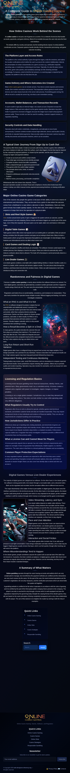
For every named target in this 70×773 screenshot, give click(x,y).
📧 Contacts (62, 769)
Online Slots (31, 625)
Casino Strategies (32, 629)
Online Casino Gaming (34, 615)
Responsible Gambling (34, 634)
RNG (7, 305)
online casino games (15, 87)
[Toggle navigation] (64, 4)
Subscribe (62, 759)
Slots (5, 218)
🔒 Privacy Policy (52, 769)
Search (43, 647)
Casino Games (31, 620)
